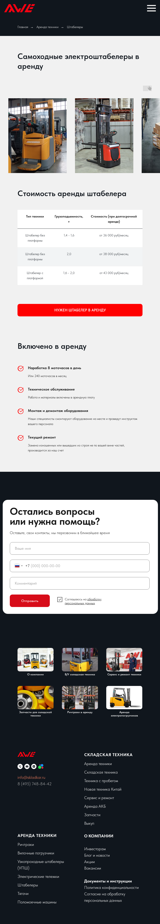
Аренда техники (47, 27)
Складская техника (108, 754)
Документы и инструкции (108, 881)
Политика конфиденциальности (111, 887)
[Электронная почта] (27, 766)
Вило (22, 852)
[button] (80, 310)
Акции (89, 861)
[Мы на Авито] (40, 766)
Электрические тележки (38, 876)
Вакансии (92, 868)
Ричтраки (26, 844)
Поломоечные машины (37, 901)
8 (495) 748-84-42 (35, 783)
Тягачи (23, 893)
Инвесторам (95, 848)
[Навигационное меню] (151, 8)
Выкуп (89, 823)
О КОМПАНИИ (98, 835)
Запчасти (92, 814)
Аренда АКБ (95, 806)
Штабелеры (28, 884)
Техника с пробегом (101, 780)
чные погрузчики (40, 852)
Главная (23, 27)
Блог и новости (97, 855)
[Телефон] (20, 766)
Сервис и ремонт (99, 797)
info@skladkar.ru (31, 777)
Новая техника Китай (102, 789)
